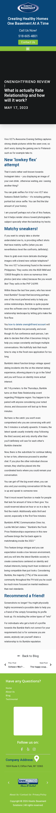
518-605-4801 (28, 36)
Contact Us (25, 794)
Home (9, 688)
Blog (8, 695)
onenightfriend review (27, 82)
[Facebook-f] (22, 749)
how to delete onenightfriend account (27, 324)
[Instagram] (34, 749)
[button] (28, 48)
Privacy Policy (39, 794)
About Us (10, 691)
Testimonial (12, 699)
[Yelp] (28, 749)
